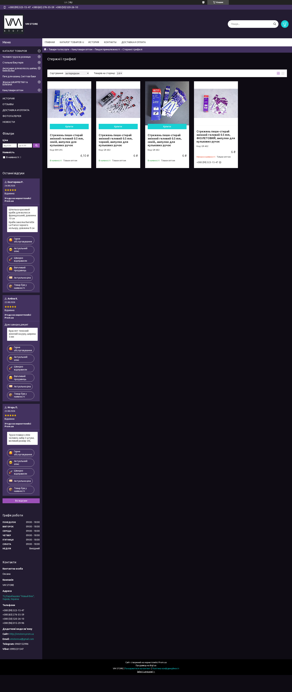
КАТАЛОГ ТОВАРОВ (71, 42)
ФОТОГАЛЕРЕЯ (12, 116)
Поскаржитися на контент (138, 668)
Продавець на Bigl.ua (146, 665)
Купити (69, 126)
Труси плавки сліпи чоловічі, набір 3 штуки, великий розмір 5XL (21, 438)
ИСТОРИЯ (93, 42)
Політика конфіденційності (165, 668)
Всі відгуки (21, 500)
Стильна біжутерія (13, 62)
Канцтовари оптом (82, 49)
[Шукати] (274, 24)
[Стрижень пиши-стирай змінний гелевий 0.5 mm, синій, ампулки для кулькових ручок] (69, 103)
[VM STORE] (13, 23)
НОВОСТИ (9, 121)
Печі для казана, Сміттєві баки (19, 76)
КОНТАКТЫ (110, 42)
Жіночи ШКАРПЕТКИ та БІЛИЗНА (15, 83)
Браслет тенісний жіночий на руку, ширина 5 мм (22, 333)
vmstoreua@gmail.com (22, 639)
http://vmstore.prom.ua (22, 634)
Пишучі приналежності (107, 49)
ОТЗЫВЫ (8, 104)
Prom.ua (163, 662)
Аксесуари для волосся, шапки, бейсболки (20, 69)
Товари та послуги (59, 49)
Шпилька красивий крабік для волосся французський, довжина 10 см (22, 214)
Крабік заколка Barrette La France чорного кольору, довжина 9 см (21, 225)
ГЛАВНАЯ (50, 42)
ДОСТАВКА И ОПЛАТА (133, 42)
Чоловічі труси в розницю (17, 57)
